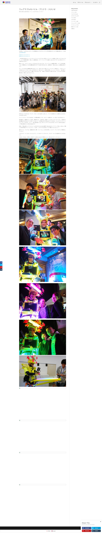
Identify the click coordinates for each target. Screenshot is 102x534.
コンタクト (95, 2)
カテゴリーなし (74, 15)
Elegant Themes (26, 528)
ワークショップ (74, 24)
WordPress (34, 528)
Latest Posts (26, 11)
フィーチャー (40, 11)
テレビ (72, 17)
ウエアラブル (35, 11)
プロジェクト (87, 2)
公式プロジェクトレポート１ (24, 54)
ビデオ (72, 19)
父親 (72, 28)
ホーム (74, 2)
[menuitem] (48, 531)
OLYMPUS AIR (22, 52)
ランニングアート (74, 23)
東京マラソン (73, 26)
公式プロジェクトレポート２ (24, 56)
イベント (31, 11)
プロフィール (80, 2)
